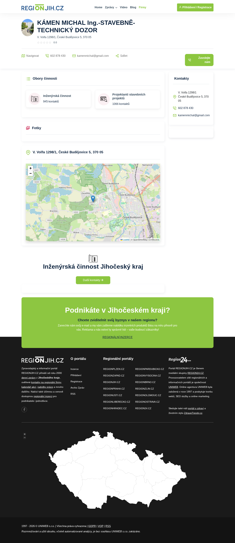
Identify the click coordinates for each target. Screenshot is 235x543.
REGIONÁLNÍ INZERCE (118, 337)
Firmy (142, 7)
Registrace (204, 7)
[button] (93, 198)
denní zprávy (29, 377)
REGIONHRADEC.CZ (115, 408)
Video (123, 7)
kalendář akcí (29, 387)
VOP (100, 526)
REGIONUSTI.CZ (112, 395)
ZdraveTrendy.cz (193, 413)
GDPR (92, 526)
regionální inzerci (43, 396)
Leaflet (125, 239)
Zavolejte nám (204, 59)
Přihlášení (76, 375)
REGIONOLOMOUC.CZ (148, 395)
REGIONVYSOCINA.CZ (148, 375)
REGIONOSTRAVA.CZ (147, 401)
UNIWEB (173, 387)
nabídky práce (45, 387)
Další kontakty (92, 280)
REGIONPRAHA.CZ (114, 388)
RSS (73, 393)
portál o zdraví (196, 408)
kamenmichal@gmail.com (194, 115)
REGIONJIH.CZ (111, 382)
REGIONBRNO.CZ (145, 382)
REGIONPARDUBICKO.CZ (149, 369)
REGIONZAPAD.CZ (113, 375)
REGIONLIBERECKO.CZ (116, 401)
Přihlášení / (189, 7)
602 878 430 (185, 108)
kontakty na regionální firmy (46, 382)
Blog (133, 7)
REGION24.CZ (143, 408)
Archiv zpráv (77, 387)
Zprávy (110, 7)
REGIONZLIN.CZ (144, 388)
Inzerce (75, 369)
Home (98, 7)
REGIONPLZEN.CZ (113, 369)
